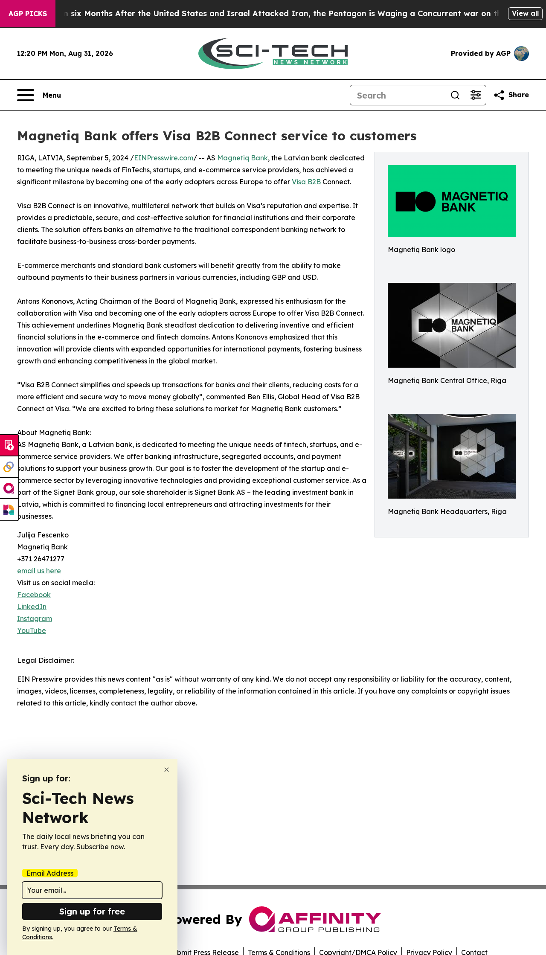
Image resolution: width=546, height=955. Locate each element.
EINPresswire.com (163, 158)
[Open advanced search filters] (475, 95)
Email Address (49, 873)
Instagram (34, 618)
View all (525, 13)
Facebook (34, 594)
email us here (39, 570)
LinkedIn (31, 606)
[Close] (167, 770)
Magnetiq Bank (242, 158)
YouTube (31, 630)
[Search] (455, 95)
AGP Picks (28, 13)
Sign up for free (92, 911)
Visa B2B (306, 181)
